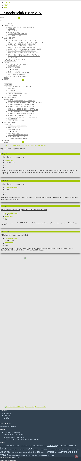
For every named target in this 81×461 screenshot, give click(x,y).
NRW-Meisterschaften (45, 449)
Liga (3, 448)
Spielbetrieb (8, 39)
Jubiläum (44, 445)
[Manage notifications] (76, 456)
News (29, 448)
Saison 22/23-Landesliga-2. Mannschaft (23, 46)
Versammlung (33, 455)
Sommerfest (24, 452)
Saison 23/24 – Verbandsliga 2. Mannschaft (24, 49)
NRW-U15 (53, 449)
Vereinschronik (10, 61)
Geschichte (12, 30)
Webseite (41, 455)
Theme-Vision (16, 457)
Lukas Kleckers (21, 449)
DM (34, 445)
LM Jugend (14, 449)
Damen (18, 445)
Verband (58, 452)
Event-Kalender (10, 37)
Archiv (6, 78)
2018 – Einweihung (14, 67)
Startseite (8, 24)
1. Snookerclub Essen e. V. (21, 13)
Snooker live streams (16, 59)
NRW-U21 (76, 449)
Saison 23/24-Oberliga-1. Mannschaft (22, 47)
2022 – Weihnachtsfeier (16, 74)
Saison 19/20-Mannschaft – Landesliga (23, 40)
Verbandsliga (69, 451)
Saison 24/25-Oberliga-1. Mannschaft (22, 51)
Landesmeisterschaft (66, 445)
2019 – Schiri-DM (14, 71)
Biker (11, 445)
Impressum (7, 413)
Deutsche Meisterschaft (26, 445)
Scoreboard (12, 57)
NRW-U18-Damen (60, 449)
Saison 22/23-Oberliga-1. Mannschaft (22, 44)
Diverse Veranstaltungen (18, 64)
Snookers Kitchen (15, 35)
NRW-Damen (36, 449)
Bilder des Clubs (14, 66)
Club (14, 445)
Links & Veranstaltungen (17, 34)
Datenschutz (8, 415)
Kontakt (6, 417)
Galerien (7, 62)
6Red (8, 445)
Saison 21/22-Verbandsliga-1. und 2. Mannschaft (26, 42)
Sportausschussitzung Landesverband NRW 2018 (24, 209)
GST (40, 445)
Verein (4, 455)
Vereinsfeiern (11, 455)
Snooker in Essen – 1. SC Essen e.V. (21, 27)
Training (43, 452)
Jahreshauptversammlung (13, 157)
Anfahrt (6, 419)
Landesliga (52, 445)
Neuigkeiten (9, 216)
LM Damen (8, 449)
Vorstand (11, 29)
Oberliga (5, 451)
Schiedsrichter (15, 452)
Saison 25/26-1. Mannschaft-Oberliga (22, 54)
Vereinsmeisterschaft (21, 455)
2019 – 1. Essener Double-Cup (19, 73)
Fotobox (15, 69)
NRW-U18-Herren (69, 449)
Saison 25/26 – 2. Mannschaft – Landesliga (24, 56)
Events (37, 445)
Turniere (49, 451)
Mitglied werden (14, 32)
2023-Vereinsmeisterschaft (18, 76)
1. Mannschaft (3, 445)
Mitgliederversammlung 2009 (14, 235)
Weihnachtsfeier (49, 455)
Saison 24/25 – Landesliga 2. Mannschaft (23, 52)
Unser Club (8, 25)
